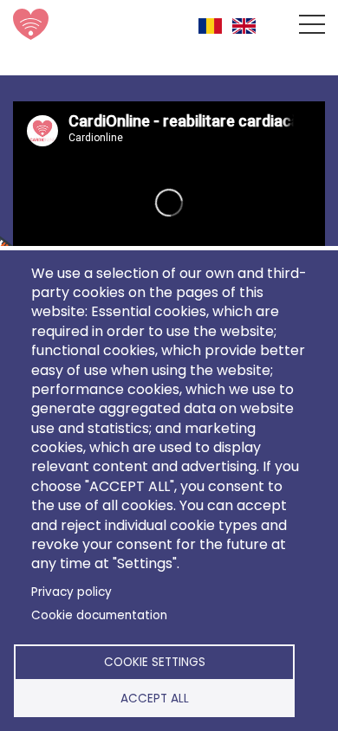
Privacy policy (71, 592)
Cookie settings (154, 662)
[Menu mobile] (312, 28)
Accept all (154, 698)
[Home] (37, 24)
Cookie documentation (99, 615)
